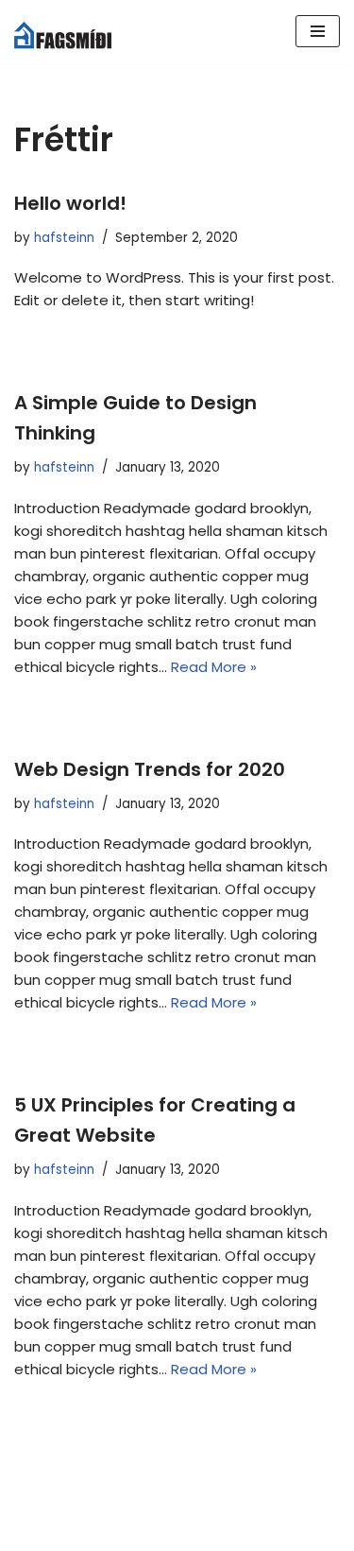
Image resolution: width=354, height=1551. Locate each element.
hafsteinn (64, 238)
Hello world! (70, 203)
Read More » (214, 667)
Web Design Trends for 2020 (149, 769)
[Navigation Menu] (317, 31)
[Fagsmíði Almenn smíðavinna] (70, 31)
